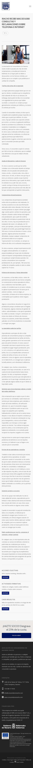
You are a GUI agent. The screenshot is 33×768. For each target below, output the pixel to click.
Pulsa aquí (16, 635)
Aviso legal (10, 760)
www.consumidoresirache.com (13, 697)
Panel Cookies (20, 762)
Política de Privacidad (19, 760)
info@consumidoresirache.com (13, 693)
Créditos (4, 760)
